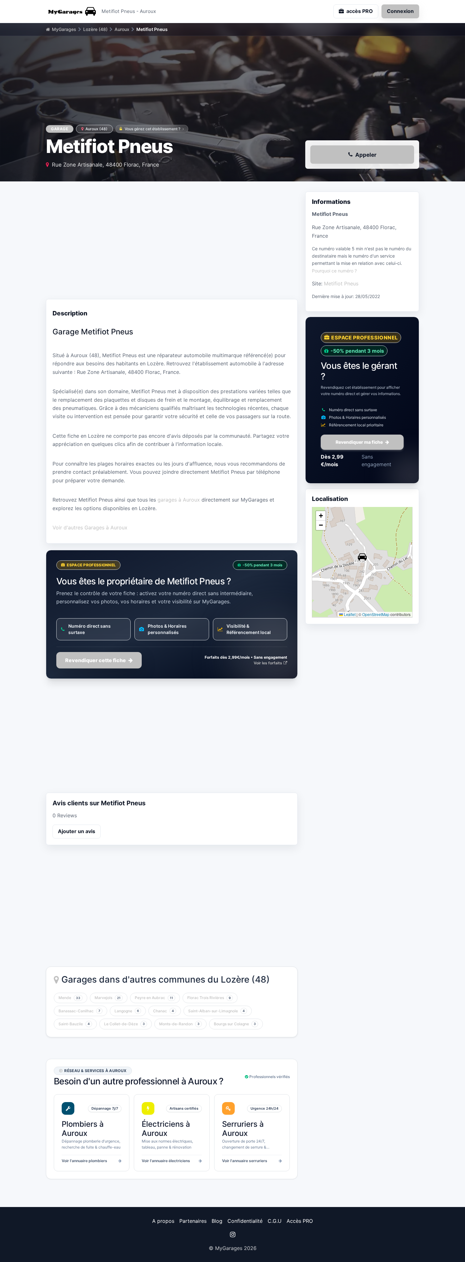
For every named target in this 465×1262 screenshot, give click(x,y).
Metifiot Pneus (341, 283)
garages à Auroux (179, 500)
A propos (163, 1221)
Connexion (400, 11)
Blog (217, 1221)
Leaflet (349, 614)
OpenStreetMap (375, 614)
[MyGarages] (71, 11)
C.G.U (275, 1221)
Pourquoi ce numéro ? (334, 270)
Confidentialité (245, 1221)
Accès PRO (300, 1221)
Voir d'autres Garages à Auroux (90, 527)
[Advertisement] (172, 242)
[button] (362, 557)
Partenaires (193, 1221)
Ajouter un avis (76, 831)
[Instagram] (232, 1234)
